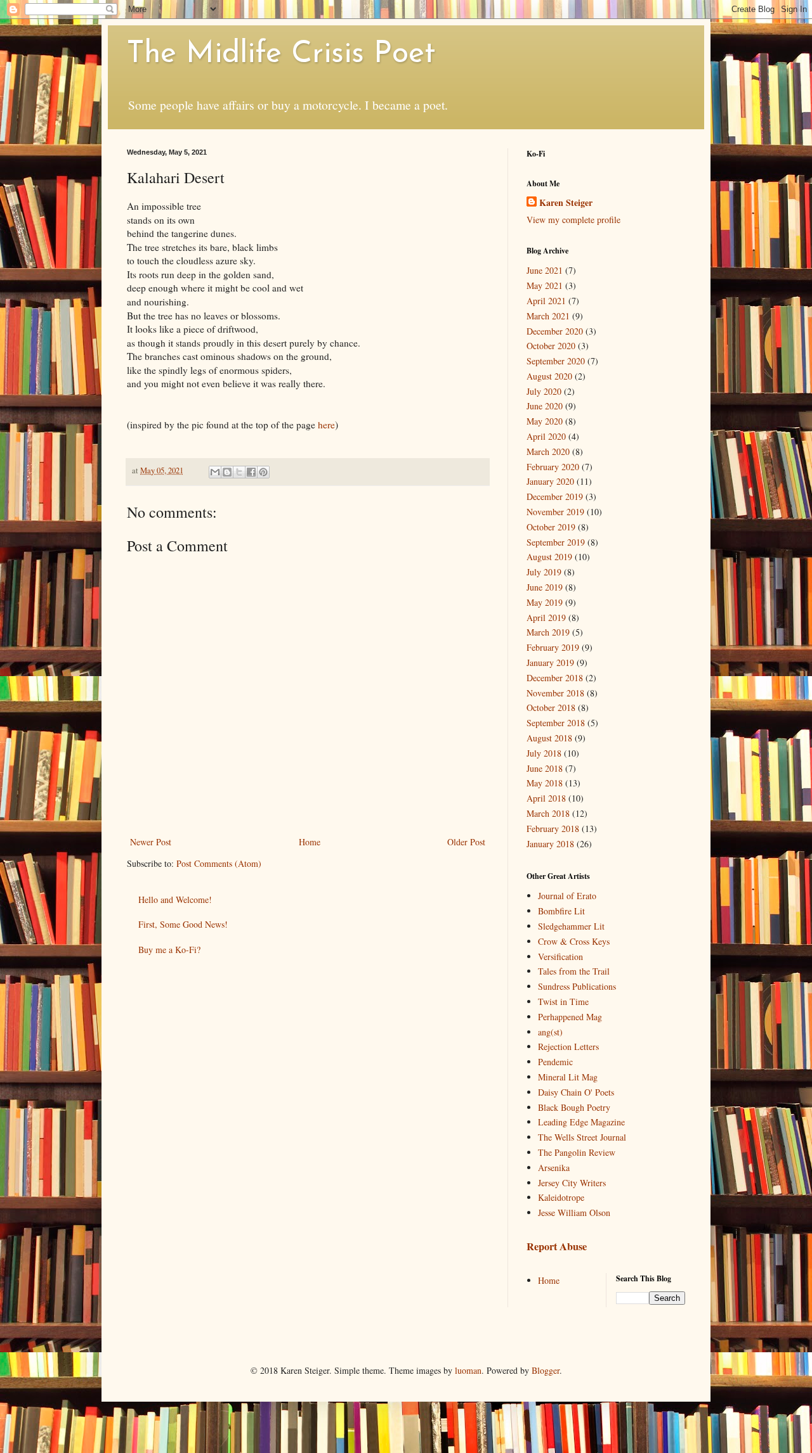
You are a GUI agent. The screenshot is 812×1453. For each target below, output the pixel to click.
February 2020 (553, 467)
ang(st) (550, 1032)
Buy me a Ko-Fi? (169, 950)
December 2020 (555, 331)
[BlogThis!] (227, 472)
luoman (468, 1370)
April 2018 (546, 798)
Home (309, 842)
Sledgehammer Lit (571, 926)
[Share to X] (239, 472)
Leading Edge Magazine (581, 1122)
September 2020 (556, 361)
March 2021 (548, 316)
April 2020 (546, 436)
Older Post (466, 842)
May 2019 (545, 602)
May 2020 (545, 421)
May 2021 (545, 285)
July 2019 (544, 572)
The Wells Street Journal (582, 1137)
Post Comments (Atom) (218, 863)
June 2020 (545, 406)
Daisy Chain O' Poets (576, 1092)
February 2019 (553, 647)
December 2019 (555, 496)
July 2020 (544, 391)
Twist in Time (563, 1001)
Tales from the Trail (574, 971)
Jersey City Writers (572, 1183)
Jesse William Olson (574, 1213)
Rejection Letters (568, 1046)
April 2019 (546, 617)
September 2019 (556, 542)
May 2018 (545, 783)
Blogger (546, 1370)
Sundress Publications (577, 986)
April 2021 (546, 301)
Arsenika (554, 1168)
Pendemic (555, 1062)
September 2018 (556, 723)
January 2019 (550, 662)
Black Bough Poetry (574, 1107)
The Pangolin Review (576, 1152)
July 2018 (544, 753)
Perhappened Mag (570, 1017)
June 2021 (545, 270)
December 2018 (555, 678)
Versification (560, 957)
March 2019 (548, 632)
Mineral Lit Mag (568, 1077)
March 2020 (548, 451)
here (326, 424)
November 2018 (555, 693)
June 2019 (545, 587)
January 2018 (550, 844)
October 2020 (551, 346)
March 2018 (548, 813)
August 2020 (549, 376)
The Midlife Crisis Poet (281, 54)
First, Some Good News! (183, 924)
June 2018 (545, 768)
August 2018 (549, 738)
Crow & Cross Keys (574, 941)
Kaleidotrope (561, 1197)
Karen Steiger (566, 202)
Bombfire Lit (561, 911)
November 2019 (555, 512)
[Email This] (215, 472)
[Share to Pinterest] (263, 472)
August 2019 (549, 557)
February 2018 (553, 829)
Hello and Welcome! (175, 899)
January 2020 (550, 481)
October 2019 (551, 527)
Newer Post (150, 842)
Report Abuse (557, 1246)
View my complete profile (573, 220)
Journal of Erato (567, 896)
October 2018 (551, 707)
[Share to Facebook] (251, 472)
